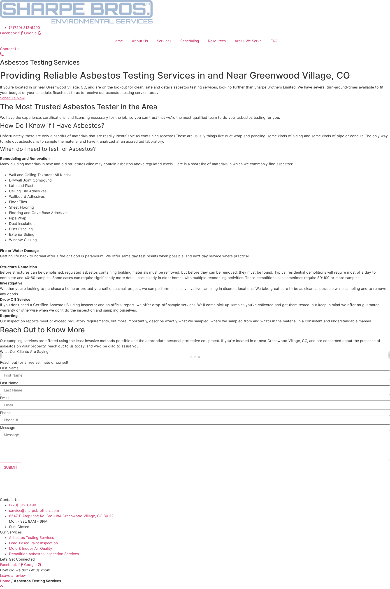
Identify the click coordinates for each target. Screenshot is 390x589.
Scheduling (189, 41)
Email (4, 398)
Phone (5, 412)
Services (164, 41)
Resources (217, 41)
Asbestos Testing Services (31, 537)
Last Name (9, 383)
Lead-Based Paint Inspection (33, 543)
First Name (9, 368)
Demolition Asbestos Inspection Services (44, 554)
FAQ (274, 41)
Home (118, 41)
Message (7, 427)
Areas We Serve (248, 41)
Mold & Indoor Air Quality (30, 548)
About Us (140, 41)
